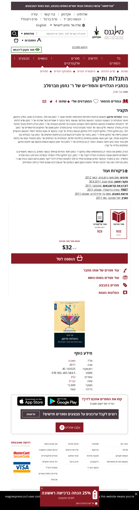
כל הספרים (115, 60)
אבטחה (54, 479)
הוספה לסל (65, 259)
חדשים (93, 58)
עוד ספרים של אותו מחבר (101, 270)
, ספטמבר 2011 (106, 185)
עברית (72, 381)
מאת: (93, 194)
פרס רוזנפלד (29, 19)
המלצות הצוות (108, 292)
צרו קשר (49, 14)
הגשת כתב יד (72, 19)
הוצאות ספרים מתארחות (117, 461)
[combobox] (62, 34)
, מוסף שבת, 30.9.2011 (108, 181)
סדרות (125, 449)
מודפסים (28, 33)
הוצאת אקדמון (122, 455)
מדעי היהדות (108, 71)
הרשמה (30, 414)
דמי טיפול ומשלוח (49, 461)
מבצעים (24, 58)
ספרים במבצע (109, 285)
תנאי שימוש (73, 455)
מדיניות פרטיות (72, 449)
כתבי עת (124, 443)
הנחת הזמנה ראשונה (48, 449)
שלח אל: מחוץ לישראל (67, 25)
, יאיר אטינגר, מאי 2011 (112, 198)
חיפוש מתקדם (79, 47)
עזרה (34, 14)
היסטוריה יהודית (86, 71)
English (41, 25)
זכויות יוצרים (73, 443)
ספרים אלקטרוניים (72, 60)
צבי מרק (117, 92)
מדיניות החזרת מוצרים (48, 473)
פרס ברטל (50, 19)
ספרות (124, 71)
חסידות (44, 71)
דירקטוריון (95, 461)
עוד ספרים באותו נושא (103, 277)
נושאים (42, 58)
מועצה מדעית (93, 455)
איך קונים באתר (50, 443)
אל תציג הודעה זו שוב (85, 503)
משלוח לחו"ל (51, 467)
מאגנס (71, 361)
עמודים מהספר (110, 101)
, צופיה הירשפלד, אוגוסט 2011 (107, 190)
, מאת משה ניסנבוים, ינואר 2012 (106, 177)
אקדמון (66, 14)
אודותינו (82, 14)
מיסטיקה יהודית (62, 71)
